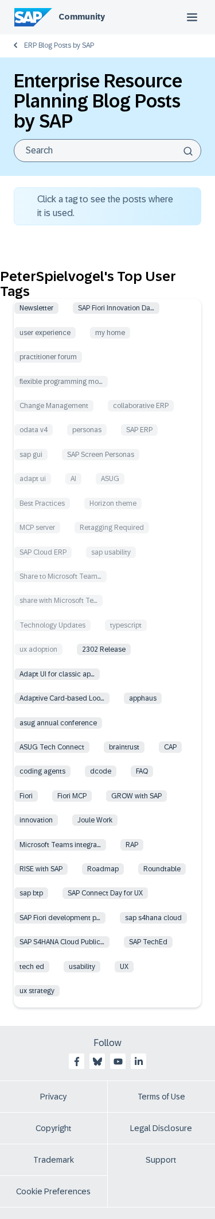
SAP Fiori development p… (59, 918)
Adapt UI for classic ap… (57, 674)
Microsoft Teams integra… (60, 845)
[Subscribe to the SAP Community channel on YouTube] (118, 1061)
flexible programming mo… (61, 382)
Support (161, 1159)
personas (86, 430)
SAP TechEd (148, 942)
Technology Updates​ (52, 625)
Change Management (53, 406)
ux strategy (36, 991)
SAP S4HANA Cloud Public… (61, 942)
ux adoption (38, 649)
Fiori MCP (72, 796)
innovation (36, 820)
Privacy (53, 1096)
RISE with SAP (40, 869)
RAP (132, 845)
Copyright (54, 1128)
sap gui (30, 455)
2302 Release (104, 649)
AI (73, 479)
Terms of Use (161, 1096)
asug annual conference (58, 723)
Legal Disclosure (161, 1128)
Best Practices (42, 503)
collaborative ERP (141, 406)
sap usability (111, 552)
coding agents (42, 771)
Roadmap (103, 869)
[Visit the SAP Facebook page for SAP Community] (76, 1061)
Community (81, 16)
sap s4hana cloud (153, 918)
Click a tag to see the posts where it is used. (105, 206)
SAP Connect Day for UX (105, 893)
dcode (100, 771)
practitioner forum (48, 357)
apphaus (143, 698)
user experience (45, 333)
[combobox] (107, 150)
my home (110, 333)
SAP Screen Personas (100, 455)
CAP (170, 747)
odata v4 (33, 430)
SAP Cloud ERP (43, 552)
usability (82, 967)
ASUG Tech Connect (51, 747)
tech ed (31, 967)
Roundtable (162, 869)
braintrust (124, 747)
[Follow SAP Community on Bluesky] (97, 1061)
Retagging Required (112, 528)
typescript (126, 625)
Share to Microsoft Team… (60, 576)
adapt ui (32, 479)
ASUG (110, 479)
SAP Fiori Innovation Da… (116, 308)
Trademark (53, 1159)
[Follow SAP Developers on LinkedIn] (138, 1061)
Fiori (26, 796)
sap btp (31, 893)
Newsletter (36, 308)
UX (124, 967)
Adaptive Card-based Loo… (61, 698)
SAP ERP (139, 430)
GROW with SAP (136, 796)
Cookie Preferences (53, 1191)
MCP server (37, 528)
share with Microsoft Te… (58, 601)
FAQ (142, 771)
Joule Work (94, 820)
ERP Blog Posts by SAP (59, 45)
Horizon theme (112, 503)
